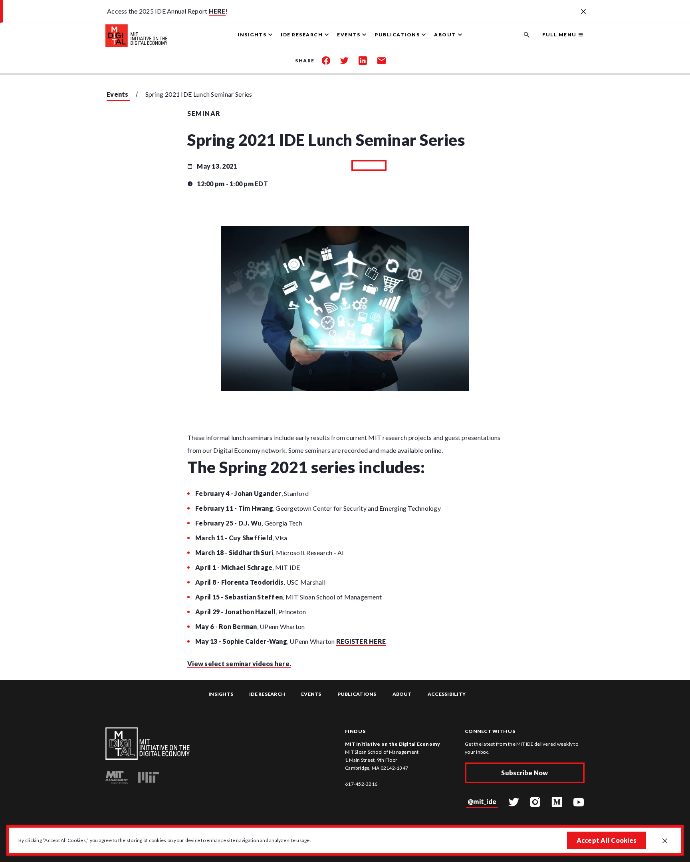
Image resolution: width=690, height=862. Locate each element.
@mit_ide (482, 801)
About (402, 694)
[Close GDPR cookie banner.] (665, 841)
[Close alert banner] (583, 12)
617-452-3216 (361, 784)
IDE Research (267, 694)
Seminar (204, 113)
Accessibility (447, 694)
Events (118, 94)
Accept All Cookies (607, 840)
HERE (217, 11)
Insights (220, 694)
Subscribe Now (524, 772)
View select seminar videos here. (239, 663)
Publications (357, 694)
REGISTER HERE (361, 641)
